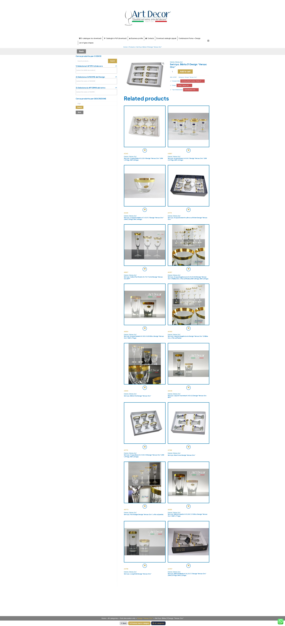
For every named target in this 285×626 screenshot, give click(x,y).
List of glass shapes (86, 43)
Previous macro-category (140, 623)
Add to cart (185, 71)
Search (112, 61)
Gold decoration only (189, 89)
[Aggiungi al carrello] (145, 150)
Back (124, 623)
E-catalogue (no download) (91, 38)
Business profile (137, 38)
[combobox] (96, 70)
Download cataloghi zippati (166, 38)
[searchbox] (86, 70)
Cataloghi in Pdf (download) (116, 38)
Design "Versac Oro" (191, 77)
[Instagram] (208, 41)
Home (104, 618)
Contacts (151, 38)
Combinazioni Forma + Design (189, 38)
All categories (113, 618)
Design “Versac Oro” (176, 62)
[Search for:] (96, 103)
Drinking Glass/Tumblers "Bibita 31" (191, 81)
